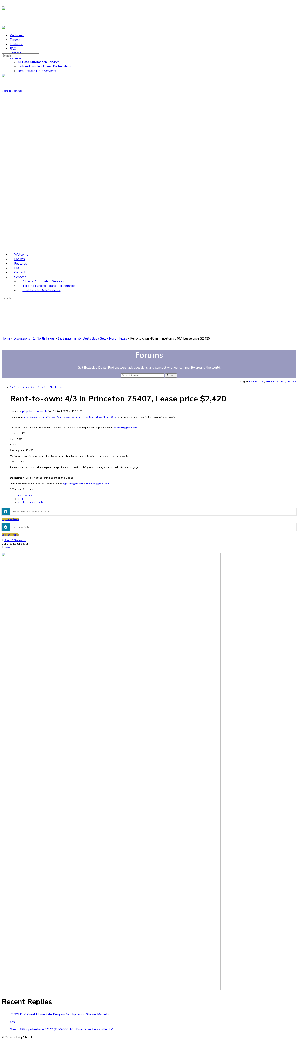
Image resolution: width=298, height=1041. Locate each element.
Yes (12, 1022)
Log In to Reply (10, 519)
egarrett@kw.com (73, 483)
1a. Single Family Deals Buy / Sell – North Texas (92, 338)
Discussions (21, 338)
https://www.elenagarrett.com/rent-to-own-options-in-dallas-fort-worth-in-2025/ (69, 417)
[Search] (4, 51)
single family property (283, 381)
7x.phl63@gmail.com (125, 427)
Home (6, 338)
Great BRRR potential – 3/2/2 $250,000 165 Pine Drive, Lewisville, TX (61, 1029)
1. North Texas (44, 338)
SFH (267, 381)
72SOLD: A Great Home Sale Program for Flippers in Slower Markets (59, 1014)
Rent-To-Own (256, 381)
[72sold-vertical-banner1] (111, 989)
